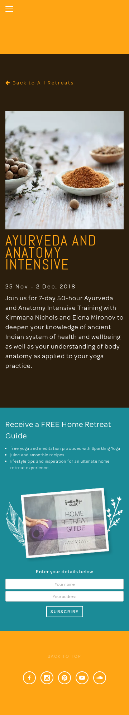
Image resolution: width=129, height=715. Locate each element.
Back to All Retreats (42, 82)
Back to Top (64, 656)
